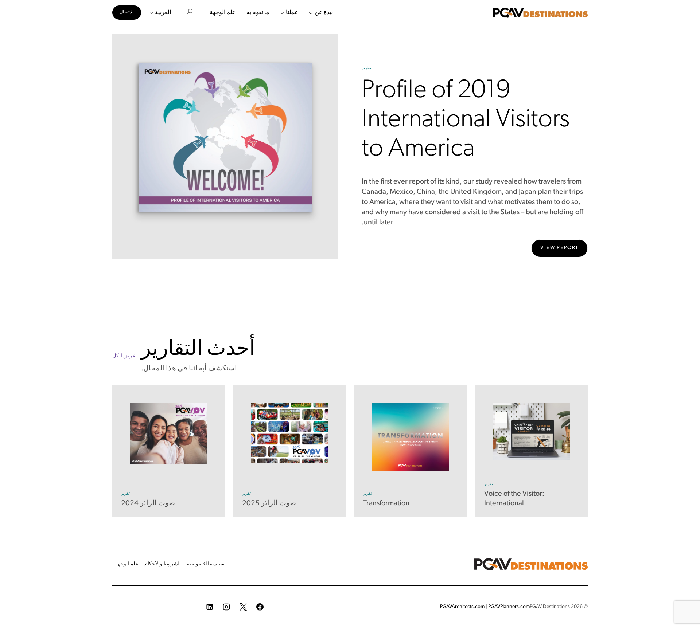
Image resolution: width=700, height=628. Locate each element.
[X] (243, 607)
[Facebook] (260, 607)
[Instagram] (226, 607)
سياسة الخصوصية (206, 564)
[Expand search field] (190, 12)
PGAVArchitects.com (462, 606)
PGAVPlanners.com (509, 606)
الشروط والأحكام (162, 564)
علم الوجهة (223, 13)
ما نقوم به (257, 13)
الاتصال (127, 12)
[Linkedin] (209, 607)
